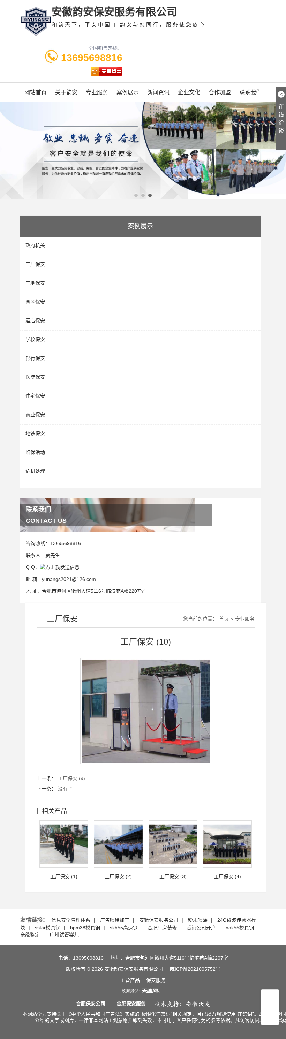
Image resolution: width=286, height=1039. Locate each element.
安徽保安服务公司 (158, 920)
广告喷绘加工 (114, 920)
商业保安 (35, 414)
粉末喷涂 (198, 920)
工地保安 (35, 283)
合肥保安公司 (90, 1003)
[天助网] (143, 990)
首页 (224, 619)
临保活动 (35, 452)
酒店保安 (35, 320)
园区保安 (35, 302)
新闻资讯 (158, 92)
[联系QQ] (60, 567)
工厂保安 (35, 264)
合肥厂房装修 (162, 927)
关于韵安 (66, 92)
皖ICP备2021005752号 (195, 969)
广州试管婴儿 (64, 934)
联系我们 (250, 92)
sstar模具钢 (47, 927)
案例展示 (127, 92)
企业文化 (189, 92)
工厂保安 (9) (71, 778)
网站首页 (35, 92)
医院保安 (35, 377)
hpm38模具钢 (85, 927)
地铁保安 (35, 433)
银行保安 (35, 358)
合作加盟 (220, 92)
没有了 (65, 789)
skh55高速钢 (124, 927)
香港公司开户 (201, 927)
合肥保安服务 (131, 1003)
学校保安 (35, 339)
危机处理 (35, 471)
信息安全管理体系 (70, 920)
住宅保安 (35, 396)
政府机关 (35, 245)
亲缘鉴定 (30, 934)
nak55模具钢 (240, 927)
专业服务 (97, 92)
